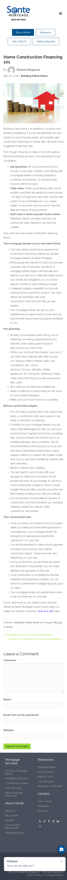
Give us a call (45, 611)
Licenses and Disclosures (12, 826)
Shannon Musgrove (28, 69)
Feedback (43, 806)
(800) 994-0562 (18, 20)
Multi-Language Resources (14, 794)
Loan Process (45, 771)
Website (8, 730)
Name (8, 699)
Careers (9, 820)
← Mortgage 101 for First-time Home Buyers (28, 634)
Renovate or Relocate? (50, 786)
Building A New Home (34, 76)
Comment (10, 660)
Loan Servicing (13, 788)
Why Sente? (12, 815)
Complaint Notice (54, 875)
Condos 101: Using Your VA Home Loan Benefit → (36, 639)
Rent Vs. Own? (46, 776)
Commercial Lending (17, 783)
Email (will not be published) (21, 715)
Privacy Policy (34, 875)
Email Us (42, 810)
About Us (10, 810)
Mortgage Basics (14, 832)
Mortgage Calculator (16, 778)
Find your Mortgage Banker (16, 772)
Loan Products (46, 781)
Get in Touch (45, 801)
